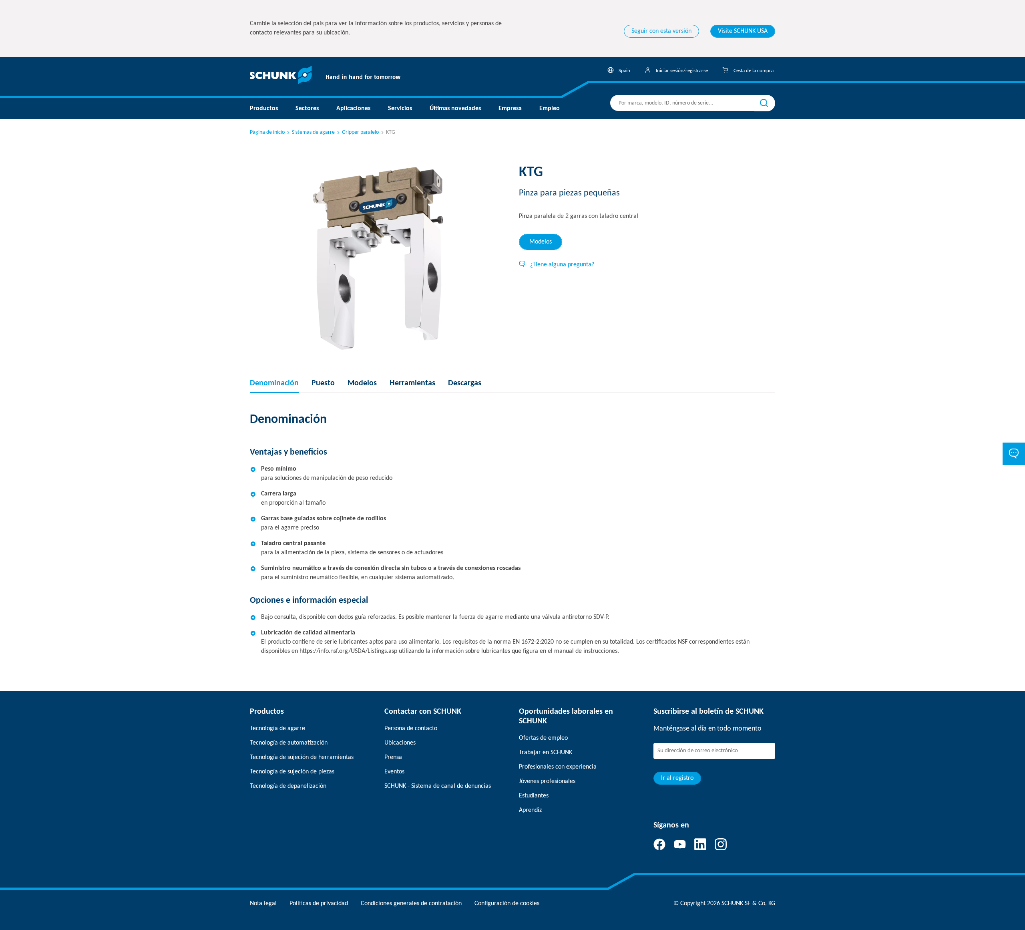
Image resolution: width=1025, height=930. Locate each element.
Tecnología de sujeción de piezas (292, 772)
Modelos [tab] (540, 242)
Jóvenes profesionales (547, 781)
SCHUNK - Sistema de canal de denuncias (437, 786)
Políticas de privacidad (318, 903)
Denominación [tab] (274, 383)
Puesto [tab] (323, 383)
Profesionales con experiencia (558, 767)
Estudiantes (534, 796)
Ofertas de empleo (543, 738)
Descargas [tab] (464, 383)
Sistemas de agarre (313, 132)
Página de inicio (267, 132)
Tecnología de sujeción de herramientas (302, 757)
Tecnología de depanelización (288, 786)
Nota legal (263, 903)
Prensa (393, 757)
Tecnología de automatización (289, 743)
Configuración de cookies (506, 903)
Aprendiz (530, 810)
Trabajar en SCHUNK (545, 752)
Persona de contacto (410, 728)
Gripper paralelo (360, 132)
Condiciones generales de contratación (411, 903)
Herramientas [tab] (412, 383)
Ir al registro (677, 778)
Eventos (394, 772)
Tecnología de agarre (277, 728)
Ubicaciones (400, 743)
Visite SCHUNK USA (743, 31)
